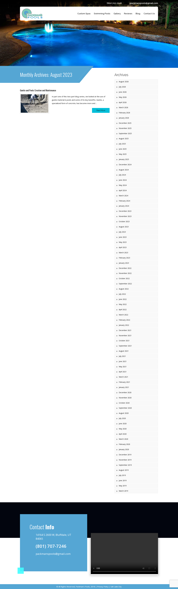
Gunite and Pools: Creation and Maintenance (38, 90)
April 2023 (123, 247)
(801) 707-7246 (114, 3)
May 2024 (123, 185)
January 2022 (124, 325)
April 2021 (123, 371)
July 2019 (122, 475)
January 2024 (124, 206)
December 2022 (125, 268)
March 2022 (123, 315)
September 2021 (125, 346)
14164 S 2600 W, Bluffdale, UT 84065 (53, 536)
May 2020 (123, 429)
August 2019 (124, 470)
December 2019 (125, 454)
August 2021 (124, 351)
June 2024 (123, 180)
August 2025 (124, 138)
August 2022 (124, 289)
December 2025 (125, 123)
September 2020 (125, 408)
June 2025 (123, 149)
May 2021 (123, 366)
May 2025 (123, 154)
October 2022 (124, 278)
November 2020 (125, 397)
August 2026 (124, 81)
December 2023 (125, 211)
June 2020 (123, 423)
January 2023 (124, 263)
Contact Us (149, 13)
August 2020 (124, 413)
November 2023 (125, 216)
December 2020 (125, 392)
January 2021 (124, 387)
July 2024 (122, 175)
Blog (138, 13)
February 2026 (124, 112)
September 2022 (125, 283)
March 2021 (123, 377)
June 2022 (123, 299)
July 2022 (122, 294)
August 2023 (124, 227)
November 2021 (125, 335)
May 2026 (123, 97)
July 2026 (122, 87)
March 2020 (123, 439)
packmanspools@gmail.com (144, 3)
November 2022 (125, 273)
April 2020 (123, 434)
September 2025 (125, 133)
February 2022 (124, 320)
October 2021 (124, 340)
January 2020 (124, 449)
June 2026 (123, 92)
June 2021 (123, 361)
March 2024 (123, 195)
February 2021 (124, 382)
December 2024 (125, 164)
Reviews (128, 13)
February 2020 (124, 444)
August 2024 (124, 170)
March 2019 (123, 491)
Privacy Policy (102, 586)
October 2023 (124, 221)
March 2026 (123, 107)
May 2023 (123, 242)
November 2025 (125, 128)
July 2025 (122, 144)
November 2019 (125, 460)
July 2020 (122, 418)
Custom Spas (83, 13)
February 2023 (124, 258)
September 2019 (125, 465)
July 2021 (122, 356)
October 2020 (124, 403)
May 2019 (123, 486)
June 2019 (123, 480)
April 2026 (123, 102)
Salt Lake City (116, 586)
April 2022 (123, 309)
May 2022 (123, 304)
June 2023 (123, 237)
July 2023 (122, 232)
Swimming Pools (102, 13)
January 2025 (124, 159)
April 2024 (123, 190)
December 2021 (125, 330)
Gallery (117, 13)
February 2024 (124, 201)
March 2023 (123, 252)
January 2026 (124, 118)
